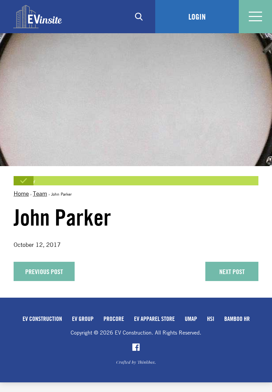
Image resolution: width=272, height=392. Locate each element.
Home (21, 193)
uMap (191, 318)
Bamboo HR (237, 318)
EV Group (83, 318)
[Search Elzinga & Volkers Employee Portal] (138, 16)
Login (197, 17)
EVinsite (37, 16)
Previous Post (44, 271)
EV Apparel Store (154, 318)
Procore (113, 318)
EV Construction (42, 318)
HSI (210, 318)
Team (40, 193)
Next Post (232, 271)
